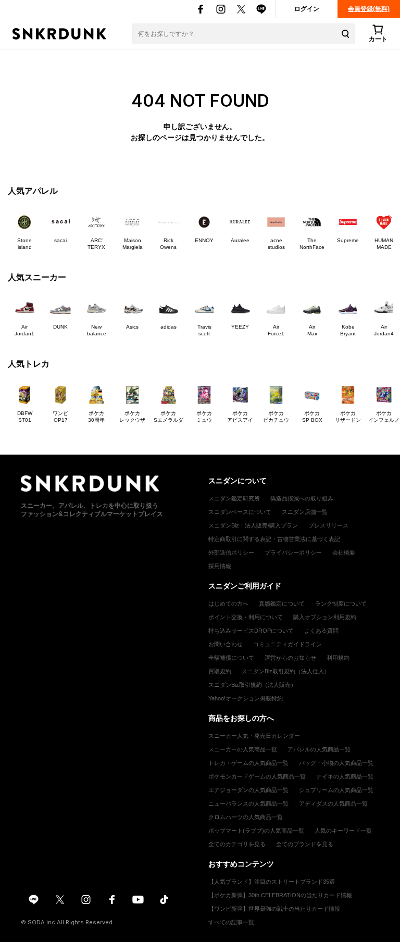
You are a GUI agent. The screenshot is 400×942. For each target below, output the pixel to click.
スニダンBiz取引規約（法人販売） (252, 685)
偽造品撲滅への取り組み (301, 498)
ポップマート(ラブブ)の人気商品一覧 (256, 830)
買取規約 (219, 671)
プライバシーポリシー (293, 552)
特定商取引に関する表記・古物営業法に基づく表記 (274, 539)
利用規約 (338, 658)
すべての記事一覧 (231, 922)
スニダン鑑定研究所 (234, 498)
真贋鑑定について (282, 603)
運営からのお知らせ (290, 658)
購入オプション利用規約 (324, 617)
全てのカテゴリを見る (237, 844)
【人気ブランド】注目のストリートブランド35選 (271, 881)
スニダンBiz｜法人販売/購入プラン (253, 525)
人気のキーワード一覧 (343, 830)
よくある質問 (321, 630)
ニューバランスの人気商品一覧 (248, 803)
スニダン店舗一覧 (305, 512)
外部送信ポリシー (231, 552)
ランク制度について (341, 603)
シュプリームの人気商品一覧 (336, 790)
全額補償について (231, 658)
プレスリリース (328, 525)
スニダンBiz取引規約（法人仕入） (286, 671)
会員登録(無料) (369, 8)
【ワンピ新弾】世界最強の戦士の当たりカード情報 (274, 909)
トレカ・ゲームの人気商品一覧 (248, 763)
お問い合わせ (225, 644)
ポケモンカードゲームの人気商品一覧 (257, 776)
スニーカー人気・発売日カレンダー (254, 736)
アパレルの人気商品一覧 (319, 749)
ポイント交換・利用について (245, 617)
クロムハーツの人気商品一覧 (245, 817)
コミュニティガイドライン (287, 644)
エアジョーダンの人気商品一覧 (248, 790)
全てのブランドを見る (304, 844)
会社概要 (343, 552)
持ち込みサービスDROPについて (251, 630)
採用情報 (219, 566)
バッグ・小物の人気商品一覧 (336, 763)
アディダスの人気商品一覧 (333, 803)
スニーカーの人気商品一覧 (242, 749)
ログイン (306, 8)
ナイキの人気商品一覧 (344, 776)
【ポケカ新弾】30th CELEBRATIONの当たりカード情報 (280, 895)
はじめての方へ (228, 603)
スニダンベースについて (239, 512)
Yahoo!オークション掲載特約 (245, 698)
